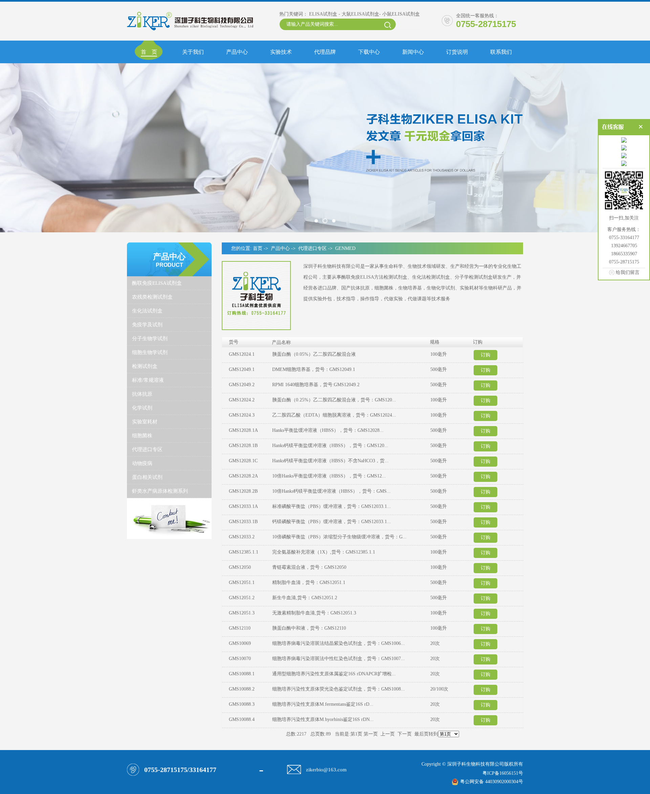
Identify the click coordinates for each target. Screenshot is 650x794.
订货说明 (457, 52)
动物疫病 (142, 463)
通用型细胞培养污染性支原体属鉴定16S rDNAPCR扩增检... (334, 673)
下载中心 (369, 52)
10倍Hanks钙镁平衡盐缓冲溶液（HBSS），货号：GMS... (331, 491)
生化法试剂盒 (147, 310)
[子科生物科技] (325, 147)
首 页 (149, 52)
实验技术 (281, 52)
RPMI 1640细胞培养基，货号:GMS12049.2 (316, 384)
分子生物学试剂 (150, 338)
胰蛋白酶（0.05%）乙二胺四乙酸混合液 (314, 354)
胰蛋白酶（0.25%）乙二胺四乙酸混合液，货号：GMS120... (334, 399)
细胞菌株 (142, 435)
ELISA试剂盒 (323, 14)
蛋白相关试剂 (147, 477)
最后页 (421, 734)
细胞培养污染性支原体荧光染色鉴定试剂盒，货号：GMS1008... (338, 689)
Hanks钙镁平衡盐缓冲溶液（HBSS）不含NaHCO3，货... (330, 460)
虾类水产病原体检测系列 (160, 491)
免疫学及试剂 (147, 324)
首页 (257, 248)
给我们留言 (628, 272)
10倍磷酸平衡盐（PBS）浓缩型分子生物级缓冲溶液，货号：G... (339, 536)
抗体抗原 (142, 394)
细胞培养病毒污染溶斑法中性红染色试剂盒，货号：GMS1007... (338, 658)
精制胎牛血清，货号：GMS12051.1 (308, 582)
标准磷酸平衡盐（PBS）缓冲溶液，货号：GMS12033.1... (331, 506)
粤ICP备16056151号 (502, 773)
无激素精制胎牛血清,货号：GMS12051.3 (314, 612)
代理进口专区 (147, 449)
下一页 (404, 734)
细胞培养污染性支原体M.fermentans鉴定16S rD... (322, 704)
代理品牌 (325, 52)
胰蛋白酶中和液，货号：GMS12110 (309, 628)
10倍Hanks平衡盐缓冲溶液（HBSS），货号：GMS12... (329, 475)
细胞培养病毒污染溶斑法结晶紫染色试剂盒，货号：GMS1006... (338, 643)
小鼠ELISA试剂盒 (401, 14)
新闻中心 (413, 52)
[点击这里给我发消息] (624, 140)
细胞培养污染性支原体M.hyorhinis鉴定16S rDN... (323, 719)
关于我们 (193, 52)
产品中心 (237, 52)
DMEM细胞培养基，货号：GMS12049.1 (313, 369)
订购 (485, 354)
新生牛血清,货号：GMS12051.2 (304, 597)
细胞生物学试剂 (150, 352)
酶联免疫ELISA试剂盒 (157, 283)
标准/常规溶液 (148, 380)
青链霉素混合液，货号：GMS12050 (309, 567)
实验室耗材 (144, 421)
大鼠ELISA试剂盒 (360, 14)
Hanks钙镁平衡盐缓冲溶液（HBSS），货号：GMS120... (330, 445)
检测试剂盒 (144, 366)
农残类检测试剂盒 (152, 297)
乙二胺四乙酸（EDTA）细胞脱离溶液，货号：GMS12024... (334, 415)
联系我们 (501, 52)
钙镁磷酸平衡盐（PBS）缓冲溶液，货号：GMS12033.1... (331, 521)
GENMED (345, 248)
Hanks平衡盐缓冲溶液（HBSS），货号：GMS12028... (328, 430)
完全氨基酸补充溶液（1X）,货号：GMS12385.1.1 (323, 552)
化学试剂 (142, 408)
